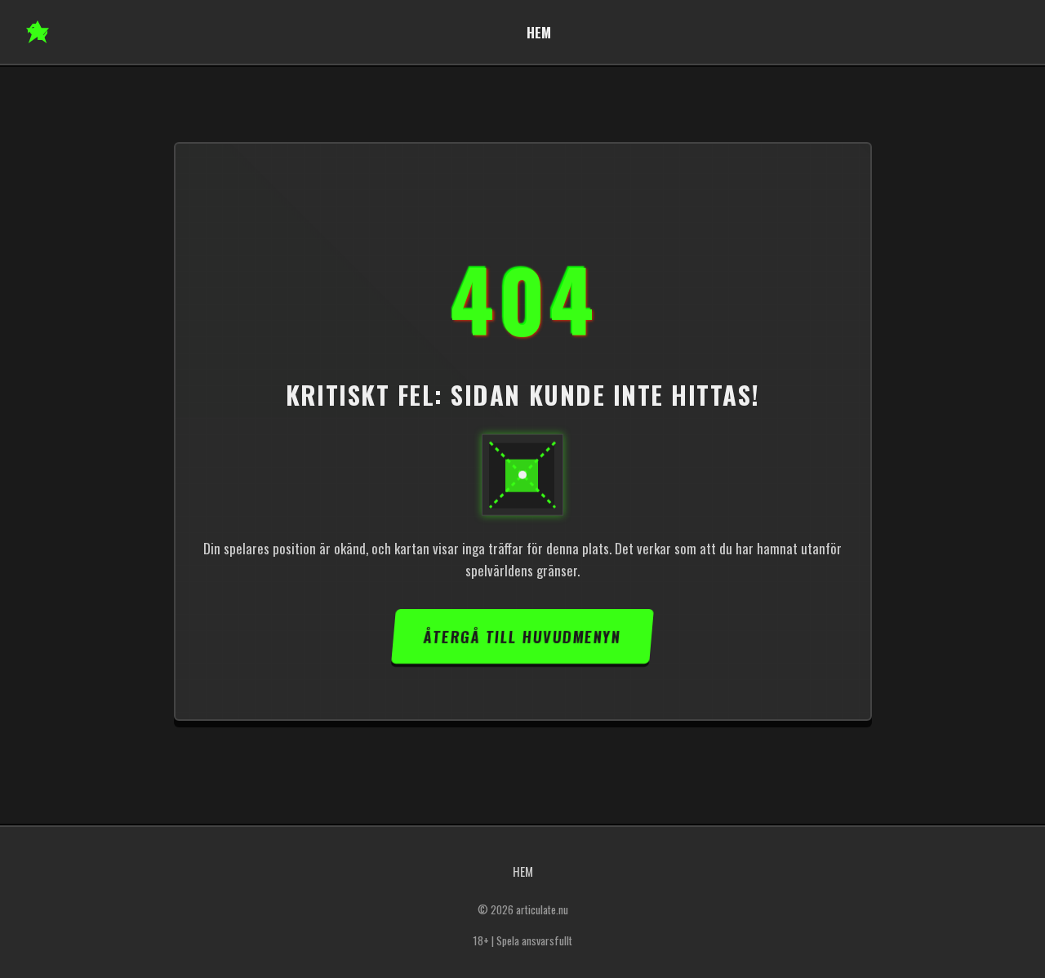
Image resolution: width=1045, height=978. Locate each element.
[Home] (37, 32)
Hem (539, 32)
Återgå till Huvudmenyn (522, 636)
